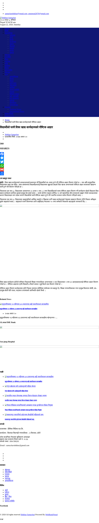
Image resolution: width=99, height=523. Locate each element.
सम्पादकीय (8, 70)
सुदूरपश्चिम (8, 33)
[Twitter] (49, 162)
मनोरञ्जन (13, 83)
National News (15, 109)
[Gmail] (49, 169)
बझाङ (12, 53)
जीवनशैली (13, 85)
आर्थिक (12, 87)
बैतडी (11, 40)
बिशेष (6, 31)
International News (17, 111)
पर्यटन (7, 492)
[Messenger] (49, 158)
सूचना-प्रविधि (14, 90)
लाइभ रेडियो (9, 114)
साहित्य (7, 66)
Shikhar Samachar (12, 135)
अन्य (6, 74)
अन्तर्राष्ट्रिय (14, 77)
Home (7, 120)
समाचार (7, 55)
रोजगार (7, 499)
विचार (7, 68)
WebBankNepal (51, 515)
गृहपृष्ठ (7, 29)
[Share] (49, 173)
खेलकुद (7, 72)
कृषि (6, 64)
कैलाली (12, 46)
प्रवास (12, 92)
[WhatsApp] (49, 166)
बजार (6, 494)
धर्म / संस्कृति (14, 96)
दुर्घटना (12, 101)
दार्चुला (12, 48)
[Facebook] (49, 154)
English (8, 107)
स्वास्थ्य (7, 61)
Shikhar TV (9, 116)
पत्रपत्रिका (14, 105)
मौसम (11, 81)
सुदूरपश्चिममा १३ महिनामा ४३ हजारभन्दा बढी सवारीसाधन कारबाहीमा (18, 309)
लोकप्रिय (13, 103)
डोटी (11, 37)
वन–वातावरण (14, 98)
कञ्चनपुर (13, 42)
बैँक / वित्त (8, 497)
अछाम (12, 44)
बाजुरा (12, 50)
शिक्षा (6, 59)
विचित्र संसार (14, 94)
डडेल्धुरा (12, 35)
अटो (6, 490)
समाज (7, 476)
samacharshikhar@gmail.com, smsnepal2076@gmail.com (27, 14)
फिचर (12, 79)
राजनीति (8, 57)
